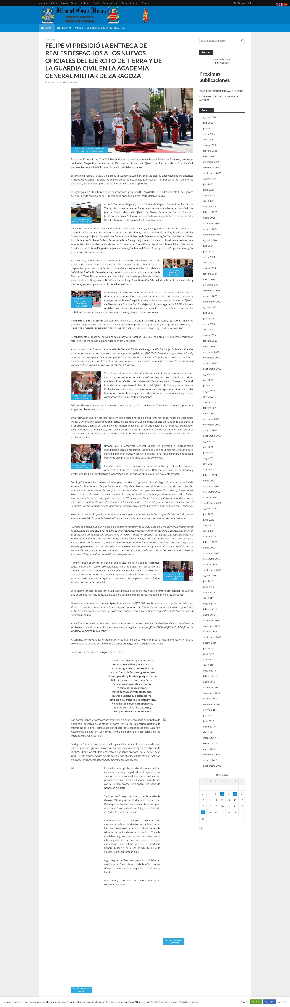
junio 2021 (208, 452)
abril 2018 (208, 665)
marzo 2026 (209, 145)
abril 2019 (208, 597)
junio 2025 (208, 189)
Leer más (281, 1002)
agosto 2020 (210, 508)
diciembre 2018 (211, 620)
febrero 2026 (210, 150)
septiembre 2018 (212, 637)
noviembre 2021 (211, 424)
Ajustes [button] (244, 1002)
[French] (282, 4)
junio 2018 (208, 653)
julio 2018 (208, 648)
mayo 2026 (209, 133)
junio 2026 (208, 128)
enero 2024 (209, 279)
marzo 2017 (209, 737)
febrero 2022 (210, 407)
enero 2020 (209, 547)
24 (203, 812)
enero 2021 (209, 480)
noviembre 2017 (211, 692)
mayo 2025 (209, 195)
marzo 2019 (209, 603)
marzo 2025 (209, 206)
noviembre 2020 (211, 491)
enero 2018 (209, 681)
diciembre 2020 (211, 486)
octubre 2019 (210, 564)
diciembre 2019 (211, 553)
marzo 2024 (209, 268)
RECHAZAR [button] (269, 1001)
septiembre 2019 (212, 569)
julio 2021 (208, 446)
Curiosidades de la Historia (103, 27)
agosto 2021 (210, 441)
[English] (278, 4)
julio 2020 (208, 514)
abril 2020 (208, 530)
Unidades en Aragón (90, 3)
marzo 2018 (209, 670)
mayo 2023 (209, 323)
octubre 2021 (210, 430)
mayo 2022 (209, 391)
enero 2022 (209, 413)
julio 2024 (208, 245)
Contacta (43, 3)
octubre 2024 (210, 228)
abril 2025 (208, 200)
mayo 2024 (209, 256)
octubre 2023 (210, 295)
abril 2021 (208, 463)
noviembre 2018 (211, 625)
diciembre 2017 (211, 687)
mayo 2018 (209, 659)
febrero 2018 (210, 676)
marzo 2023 (209, 335)
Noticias (46, 27)
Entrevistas (64, 27)
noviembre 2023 (211, 290)
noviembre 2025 (211, 167)
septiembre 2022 (212, 368)
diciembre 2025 (211, 161)
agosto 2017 (210, 709)
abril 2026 (208, 139)
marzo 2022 (209, 402)
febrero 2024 (210, 273)
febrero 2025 (210, 212)
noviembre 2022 (211, 357)
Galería (64, 3)
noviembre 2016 (211, 754)
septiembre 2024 (212, 234)
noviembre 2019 (211, 558)
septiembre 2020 (212, 502)
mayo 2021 (209, 458)
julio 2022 (208, 379)
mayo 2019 (209, 592)
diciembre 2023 (211, 284)
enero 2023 (209, 346)
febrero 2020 (210, 541)
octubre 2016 (210, 760)
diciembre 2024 (211, 223)
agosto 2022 (210, 374)
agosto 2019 (210, 575)
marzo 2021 (209, 469)
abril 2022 (208, 396)
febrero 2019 (210, 609)
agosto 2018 (210, 642)
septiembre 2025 (212, 172)
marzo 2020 (209, 536)
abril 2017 (208, 732)
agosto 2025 (210, 178)
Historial (54, 3)
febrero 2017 (210, 743)
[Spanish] (286, 4)
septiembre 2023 (212, 301)
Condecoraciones (110, 3)
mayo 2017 (209, 726)
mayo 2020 (209, 525)
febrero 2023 (210, 340)
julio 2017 (208, 715)
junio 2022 (208, 385)
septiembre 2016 (212, 765)
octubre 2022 (210, 363)
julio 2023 (208, 312)
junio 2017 (208, 720)
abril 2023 (208, 329)
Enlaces (145, 3)
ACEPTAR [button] (256, 1001)
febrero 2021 (210, 474)
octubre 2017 (210, 698)
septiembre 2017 (212, 704)
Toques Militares (129, 3)
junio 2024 (208, 251)
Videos (79, 27)
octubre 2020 (210, 497)
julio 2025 (208, 184)
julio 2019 (208, 581)
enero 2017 (209, 748)
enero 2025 (209, 217)
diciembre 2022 (211, 351)
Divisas (74, 3)
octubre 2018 (210, 631)
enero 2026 (209, 156)
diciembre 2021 (211, 418)
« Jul (201, 828)
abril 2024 (208, 262)
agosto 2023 (210, 307)
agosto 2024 (210, 240)
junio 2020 (208, 519)
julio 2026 (208, 122)
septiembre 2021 (212, 435)
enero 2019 (209, 614)
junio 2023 (208, 318)
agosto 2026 (210, 117)
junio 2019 (208, 586)
